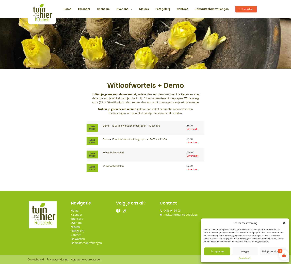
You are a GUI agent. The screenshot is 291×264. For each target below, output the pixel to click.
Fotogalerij (163, 9)
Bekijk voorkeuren (272, 251)
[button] (284, 223)
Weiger (245, 251)
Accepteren (217, 251)
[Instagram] (124, 211)
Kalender (84, 9)
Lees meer (92, 127)
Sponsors (103, 9)
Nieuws (144, 9)
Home (67, 9)
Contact (182, 9)
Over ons (122, 9)
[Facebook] (118, 211)
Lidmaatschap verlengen (212, 9)
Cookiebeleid (245, 258)
